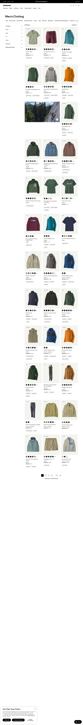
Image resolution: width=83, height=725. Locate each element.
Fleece (35, 20)
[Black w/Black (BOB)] (64, 124)
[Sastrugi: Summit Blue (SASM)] (71, 124)
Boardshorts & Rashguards (61, 20)
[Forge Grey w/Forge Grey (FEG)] (69, 310)
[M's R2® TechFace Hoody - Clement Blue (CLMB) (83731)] (51, 335)
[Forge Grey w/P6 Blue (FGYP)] (30, 385)
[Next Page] (60, 475)
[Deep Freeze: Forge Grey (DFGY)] (28, 49)
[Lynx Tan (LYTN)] (64, 236)
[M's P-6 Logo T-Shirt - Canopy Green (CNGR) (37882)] (69, 186)
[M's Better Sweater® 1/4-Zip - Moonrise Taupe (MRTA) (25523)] (69, 149)
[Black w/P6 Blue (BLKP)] (48, 161)
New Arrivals (12, 20)
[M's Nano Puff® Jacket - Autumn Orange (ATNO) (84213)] (69, 335)
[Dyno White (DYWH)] (48, 198)
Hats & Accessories (75, 20)
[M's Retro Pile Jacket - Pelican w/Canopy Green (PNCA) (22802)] (33, 261)
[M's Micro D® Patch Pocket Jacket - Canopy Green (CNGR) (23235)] (33, 186)
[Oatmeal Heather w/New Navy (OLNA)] (46, 161)
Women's (16, 8)
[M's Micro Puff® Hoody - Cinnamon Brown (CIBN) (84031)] (69, 373)
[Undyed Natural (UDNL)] (64, 198)
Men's (10, 8)
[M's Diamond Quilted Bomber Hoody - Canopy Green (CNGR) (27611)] (33, 149)
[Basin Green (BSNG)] (33, 273)
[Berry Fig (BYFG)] (44, 49)
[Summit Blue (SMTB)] (30, 161)
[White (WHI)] (69, 198)
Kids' (21, 8)
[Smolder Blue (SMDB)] (48, 49)
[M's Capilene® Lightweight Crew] (34, 87)
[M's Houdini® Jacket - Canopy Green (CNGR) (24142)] (69, 112)
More (12, 1)
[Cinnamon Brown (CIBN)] (33, 161)
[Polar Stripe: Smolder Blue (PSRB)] (30, 87)
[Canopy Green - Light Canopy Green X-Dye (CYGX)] (44, 198)
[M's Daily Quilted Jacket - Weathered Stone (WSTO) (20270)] (69, 410)
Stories (9, 1)
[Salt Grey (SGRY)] (46, 422)
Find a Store (77, 1)
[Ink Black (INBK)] (67, 198)
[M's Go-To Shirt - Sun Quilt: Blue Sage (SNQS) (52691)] (33, 37)
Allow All (7, 720)
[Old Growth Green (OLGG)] (71, 161)
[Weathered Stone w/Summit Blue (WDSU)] (28, 161)
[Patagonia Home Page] (7, 5)
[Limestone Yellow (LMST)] (53, 273)
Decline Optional (18, 720)
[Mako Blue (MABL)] (62, 49)
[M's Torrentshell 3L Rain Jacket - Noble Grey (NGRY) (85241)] (51, 261)
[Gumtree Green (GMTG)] (44, 422)
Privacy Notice (31, 715)
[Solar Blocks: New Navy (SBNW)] (53, 456)
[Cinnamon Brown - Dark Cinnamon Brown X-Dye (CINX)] (51, 86)
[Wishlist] (73, 5)
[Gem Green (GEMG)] (51, 273)
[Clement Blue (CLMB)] (69, 49)
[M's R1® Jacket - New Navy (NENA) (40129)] (33, 298)
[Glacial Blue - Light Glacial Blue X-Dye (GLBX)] (53, 86)
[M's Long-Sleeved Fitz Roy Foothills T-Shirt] (34, 236)
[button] (14, 26)
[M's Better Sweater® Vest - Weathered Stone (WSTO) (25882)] (33, 335)
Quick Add (33, 45)
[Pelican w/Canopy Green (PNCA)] (26, 273)
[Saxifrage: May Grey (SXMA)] (33, 49)
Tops (39, 20)
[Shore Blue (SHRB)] (48, 422)
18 (56, 475)
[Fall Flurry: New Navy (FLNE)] (30, 49)
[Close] (35, 708)
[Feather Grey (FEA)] (44, 86)
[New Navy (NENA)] (64, 86)
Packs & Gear (28, 8)
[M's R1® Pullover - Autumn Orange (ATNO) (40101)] (69, 74)
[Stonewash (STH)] (69, 161)
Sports (35, 8)
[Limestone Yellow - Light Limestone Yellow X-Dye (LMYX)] (51, 198)
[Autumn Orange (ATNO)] (62, 86)
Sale (39, 8)
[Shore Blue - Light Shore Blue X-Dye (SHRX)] (46, 86)
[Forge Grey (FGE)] (67, 347)
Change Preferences (30, 720)
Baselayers (50, 20)
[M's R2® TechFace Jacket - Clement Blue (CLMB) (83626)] (69, 261)
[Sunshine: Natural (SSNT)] (67, 456)
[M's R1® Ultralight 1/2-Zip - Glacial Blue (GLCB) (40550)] (51, 224)
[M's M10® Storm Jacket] (70, 49)
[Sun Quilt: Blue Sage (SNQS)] (26, 49)
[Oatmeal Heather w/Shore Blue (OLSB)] (62, 456)
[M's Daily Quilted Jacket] (70, 422)
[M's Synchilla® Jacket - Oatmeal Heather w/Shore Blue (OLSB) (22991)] (69, 444)
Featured (5, 8)
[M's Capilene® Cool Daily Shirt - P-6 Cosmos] (52, 198)
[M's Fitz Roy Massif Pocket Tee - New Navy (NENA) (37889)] (69, 224)
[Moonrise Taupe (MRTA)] (62, 161)
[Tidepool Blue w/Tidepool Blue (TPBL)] (48, 456)
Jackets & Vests (28, 20)
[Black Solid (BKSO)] (64, 456)
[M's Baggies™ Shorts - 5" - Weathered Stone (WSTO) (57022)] (51, 444)
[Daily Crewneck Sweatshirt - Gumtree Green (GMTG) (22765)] (51, 410)
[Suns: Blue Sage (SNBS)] (35, 49)
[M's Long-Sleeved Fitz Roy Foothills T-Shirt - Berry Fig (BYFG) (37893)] (33, 224)
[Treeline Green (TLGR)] (62, 310)
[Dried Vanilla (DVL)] (53, 310)
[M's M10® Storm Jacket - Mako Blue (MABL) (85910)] (69, 37)
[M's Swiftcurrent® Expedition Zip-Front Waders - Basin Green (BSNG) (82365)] (51, 373)
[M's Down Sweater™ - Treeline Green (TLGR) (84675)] (69, 298)
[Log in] (76, 5)
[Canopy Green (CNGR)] (51, 49)
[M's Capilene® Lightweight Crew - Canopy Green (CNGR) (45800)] (33, 74)
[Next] (77, 21)
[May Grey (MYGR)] (67, 49)
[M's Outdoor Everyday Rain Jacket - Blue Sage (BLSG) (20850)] (33, 444)
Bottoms (44, 20)
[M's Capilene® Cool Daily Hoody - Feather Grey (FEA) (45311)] (51, 74)
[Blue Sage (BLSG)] (53, 49)
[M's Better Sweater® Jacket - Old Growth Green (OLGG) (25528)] (51, 298)
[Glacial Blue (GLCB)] (67, 124)
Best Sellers (20, 20)
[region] (19, 715)
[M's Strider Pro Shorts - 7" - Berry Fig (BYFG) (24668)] (51, 37)
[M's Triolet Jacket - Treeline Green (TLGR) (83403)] (33, 373)
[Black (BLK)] (46, 49)
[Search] (71, 5)
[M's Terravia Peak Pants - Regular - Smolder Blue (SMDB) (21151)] (33, 410)
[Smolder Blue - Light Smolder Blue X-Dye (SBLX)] (48, 86)
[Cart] (78, 5)
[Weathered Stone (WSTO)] (28, 236)
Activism (4, 1)
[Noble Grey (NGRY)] (44, 273)
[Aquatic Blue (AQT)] (69, 86)
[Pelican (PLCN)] (30, 273)
